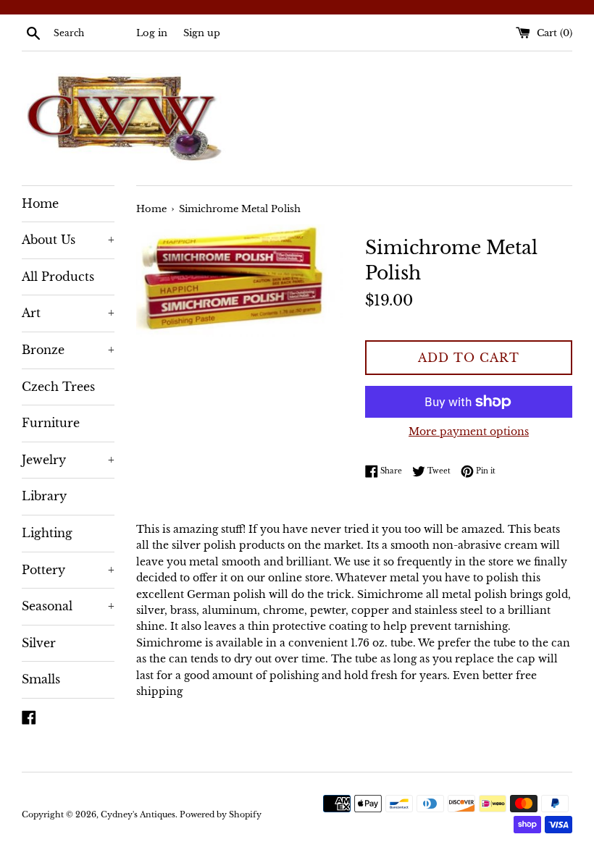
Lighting (47, 533)
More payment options (469, 431)
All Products (58, 276)
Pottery (68, 570)
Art (68, 313)
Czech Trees (58, 386)
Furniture (51, 423)
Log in (151, 33)
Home (40, 203)
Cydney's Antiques (138, 814)
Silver (39, 643)
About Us (68, 239)
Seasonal (68, 606)
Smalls (41, 679)
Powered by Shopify (221, 814)
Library (44, 496)
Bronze (68, 349)
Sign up (201, 33)
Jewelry (68, 459)
